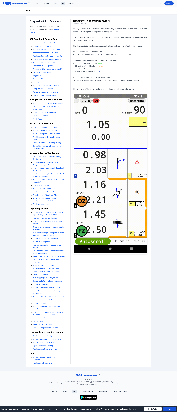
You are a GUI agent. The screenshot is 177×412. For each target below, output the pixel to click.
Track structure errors (41, 204)
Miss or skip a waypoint (42, 72)
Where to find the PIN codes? (44, 112)
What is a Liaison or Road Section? (46, 288)
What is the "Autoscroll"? (43, 46)
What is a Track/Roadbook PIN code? (47, 195)
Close (169, 409)
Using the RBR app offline (43, 89)
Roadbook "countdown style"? (45, 53)
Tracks (46, 3)
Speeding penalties (40, 303)
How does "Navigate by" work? (45, 189)
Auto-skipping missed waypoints (45, 278)
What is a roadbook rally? (43, 336)
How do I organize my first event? (46, 218)
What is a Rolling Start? (42, 242)
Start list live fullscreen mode (44, 318)
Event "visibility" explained (43, 324)
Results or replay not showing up (46, 92)
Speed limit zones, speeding (43, 66)
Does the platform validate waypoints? (48, 281)
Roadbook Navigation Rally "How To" (47, 339)
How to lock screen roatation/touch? (47, 59)
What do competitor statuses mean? (47, 134)
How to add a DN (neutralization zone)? (48, 297)
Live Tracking (38, 321)
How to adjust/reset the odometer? (46, 49)
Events (38, 3)
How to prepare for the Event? (45, 130)
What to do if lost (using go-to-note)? (47, 69)
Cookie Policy (152, 409)
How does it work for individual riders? (48, 103)
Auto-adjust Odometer (41, 79)
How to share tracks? (41, 185)
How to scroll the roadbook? (44, 43)
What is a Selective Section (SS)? (46, 238)
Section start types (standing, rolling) (47, 143)
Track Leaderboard (40, 116)
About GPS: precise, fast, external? (46, 85)
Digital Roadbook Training (43, 346)
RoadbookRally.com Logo (43, 363)
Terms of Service (87, 391)
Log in (159, 3)
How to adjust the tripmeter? (44, 62)
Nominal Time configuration (43, 265)
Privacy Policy (104, 391)
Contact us (72, 3)
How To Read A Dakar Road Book (46, 342)
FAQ (63, 3)
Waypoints (37, 76)
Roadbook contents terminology (45, 349)
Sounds (36, 82)
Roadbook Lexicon (120, 391)
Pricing (55, 3)
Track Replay (38, 119)
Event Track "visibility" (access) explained (49, 256)
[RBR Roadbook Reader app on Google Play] (88, 397)
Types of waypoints (40, 274)
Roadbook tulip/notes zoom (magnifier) (48, 56)
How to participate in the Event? (45, 127)
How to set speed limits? (42, 300)
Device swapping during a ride (44, 95)
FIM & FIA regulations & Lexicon (45, 328)
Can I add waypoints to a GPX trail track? (49, 192)
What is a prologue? (40, 284)
